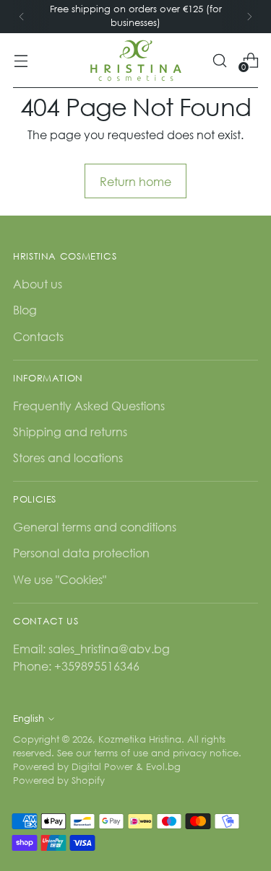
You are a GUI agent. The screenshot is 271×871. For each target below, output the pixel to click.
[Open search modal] (219, 60)
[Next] (249, 16)
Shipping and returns (70, 431)
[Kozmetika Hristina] (136, 60)
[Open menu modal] (20, 60)
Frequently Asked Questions (89, 405)
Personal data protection (81, 552)
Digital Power (102, 767)
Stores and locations (68, 457)
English (28, 718)
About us (37, 283)
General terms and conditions (94, 526)
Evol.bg (163, 767)
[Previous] (22, 16)
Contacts (38, 336)
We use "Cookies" (59, 579)
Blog (25, 309)
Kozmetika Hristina (139, 739)
